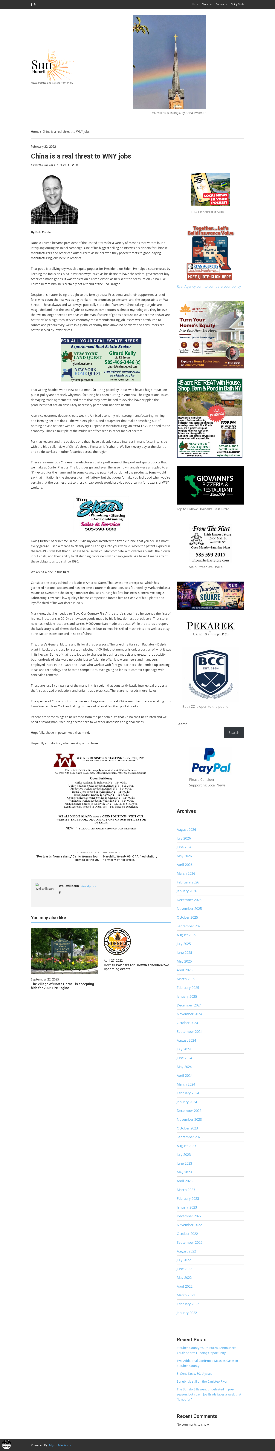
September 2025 (189, 926)
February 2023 (188, 1198)
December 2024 (189, 1005)
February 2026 (188, 882)
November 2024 (189, 1014)
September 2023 (189, 1137)
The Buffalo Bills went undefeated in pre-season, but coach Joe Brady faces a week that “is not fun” (209, 1394)
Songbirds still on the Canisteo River (202, 1381)
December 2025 (189, 899)
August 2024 (186, 1040)
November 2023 (189, 1119)
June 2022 (184, 1268)
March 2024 (186, 1084)
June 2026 (184, 847)
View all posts (88, 886)
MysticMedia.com (61, 1445)
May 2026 (184, 856)
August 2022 (186, 1251)
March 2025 (186, 979)
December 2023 (189, 1110)
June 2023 (184, 1163)
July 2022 (184, 1260)
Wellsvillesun (47, 165)
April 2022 (184, 1286)
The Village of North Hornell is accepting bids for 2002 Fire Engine (62, 986)
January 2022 (187, 1312)
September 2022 (189, 1242)
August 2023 (186, 1145)
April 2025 (184, 970)
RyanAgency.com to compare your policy (209, 286)
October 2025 (187, 917)
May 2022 (184, 1277)
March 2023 (186, 1189)
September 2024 (189, 1031)
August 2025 (186, 935)
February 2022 (188, 1304)
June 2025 (184, 952)
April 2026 (184, 864)
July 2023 (184, 1154)
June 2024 (184, 1058)
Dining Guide (237, 4)
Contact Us (221, 4)
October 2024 (187, 1022)
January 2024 (187, 1102)
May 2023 (184, 1172)
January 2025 (187, 996)
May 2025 (184, 961)
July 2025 (184, 943)
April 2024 (184, 1075)
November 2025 (189, 908)
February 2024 (188, 1093)
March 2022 (186, 1295)
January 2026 (187, 891)
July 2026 (184, 838)
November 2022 (189, 1225)
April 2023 (184, 1181)
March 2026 (186, 873)
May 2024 (184, 1066)
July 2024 (184, 1049)
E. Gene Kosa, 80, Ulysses (194, 1374)
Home (195, 4)
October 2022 (187, 1233)
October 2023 (187, 1128)
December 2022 (189, 1216)
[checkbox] (6, 1444)
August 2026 (186, 829)
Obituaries (207, 4)
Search (182, 724)
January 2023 (187, 1207)
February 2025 (188, 987)
